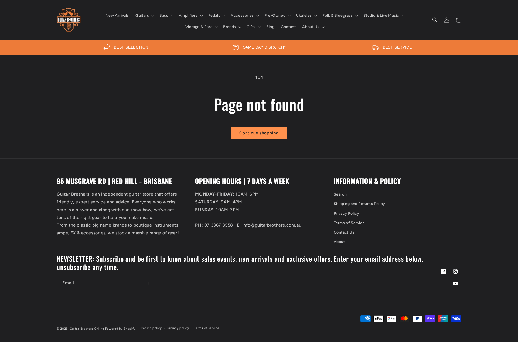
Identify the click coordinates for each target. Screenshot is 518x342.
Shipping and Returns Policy (359, 203)
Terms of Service (349, 223)
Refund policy (151, 328)
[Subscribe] (148, 283)
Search (340, 194)
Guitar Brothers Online (87, 328)
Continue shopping (259, 133)
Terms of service (206, 328)
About (339, 242)
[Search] (435, 20)
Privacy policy (178, 328)
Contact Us (344, 232)
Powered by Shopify (120, 328)
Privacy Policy (346, 213)
